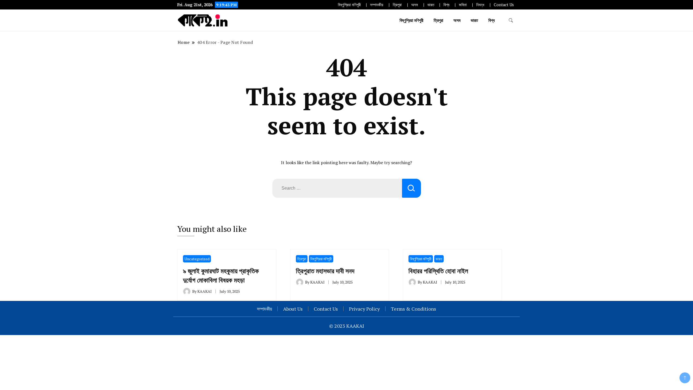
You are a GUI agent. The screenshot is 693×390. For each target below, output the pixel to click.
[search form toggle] (511, 20)
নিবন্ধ (480, 4)
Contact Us (504, 4)
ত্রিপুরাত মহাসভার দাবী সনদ (325, 270)
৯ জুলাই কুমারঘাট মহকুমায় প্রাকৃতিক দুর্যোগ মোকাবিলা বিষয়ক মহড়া (221, 275)
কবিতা (463, 4)
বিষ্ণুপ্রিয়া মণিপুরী (349, 4)
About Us (293, 309)
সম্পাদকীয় (376, 4)
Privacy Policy (364, 309)
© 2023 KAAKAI (346, 326)
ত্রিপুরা (397, 4)
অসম (414, 4)
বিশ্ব (446, 4)
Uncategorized (197, 258)
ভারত (430, 4)
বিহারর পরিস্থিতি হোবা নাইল (438, 270)
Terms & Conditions (413, 309)
